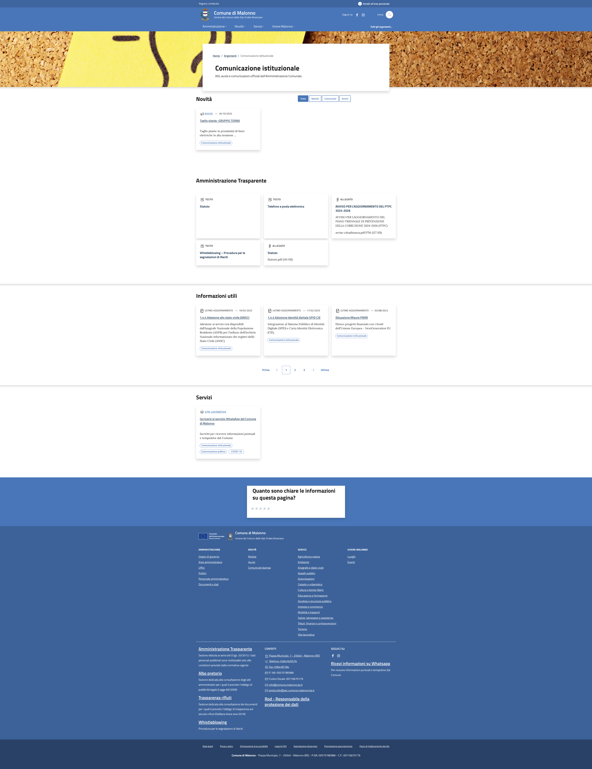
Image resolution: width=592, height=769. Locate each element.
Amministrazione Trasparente (225, 649)
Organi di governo (209, 557)
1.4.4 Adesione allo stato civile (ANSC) (224, 317)
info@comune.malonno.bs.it (285, 685)
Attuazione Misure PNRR (351, 317)
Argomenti (230, 56)
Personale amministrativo (214, 579)
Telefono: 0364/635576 (282, 661)
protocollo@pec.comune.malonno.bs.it (291, 690)
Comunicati (330, 98)
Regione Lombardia (209, 3)
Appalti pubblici (306, 573)
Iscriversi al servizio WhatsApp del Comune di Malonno (228, 421)
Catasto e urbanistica (310, 584)
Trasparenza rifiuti (215, 697)
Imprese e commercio (310, 607)
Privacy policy (226, 746)
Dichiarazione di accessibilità (254, 746)
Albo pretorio (210, 673)
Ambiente (303, 562)
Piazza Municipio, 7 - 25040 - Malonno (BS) (297, 655)
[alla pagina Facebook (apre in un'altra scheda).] (356, 14)
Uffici (202, 568)
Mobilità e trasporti (309, 612)
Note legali (208, 746)
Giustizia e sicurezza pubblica (314, 601)
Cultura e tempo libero (311, 590)
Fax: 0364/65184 (278, 667)
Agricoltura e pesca (309, 557)
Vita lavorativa (215, 412)
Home (216, 56)
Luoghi (351, 557)
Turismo (302, 629)
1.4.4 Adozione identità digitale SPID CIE (294, 317)
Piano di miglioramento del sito (374, 746)
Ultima (326, 371)
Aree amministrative (210, 562)
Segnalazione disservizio (305, 746)
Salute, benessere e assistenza (315, 618)
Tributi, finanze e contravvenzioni (317, 623)
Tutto (303, 98)
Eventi (351, 562)
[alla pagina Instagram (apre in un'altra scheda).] (362, 14)
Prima (266, 371)
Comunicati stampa (259, 568)
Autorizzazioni (306, 579)
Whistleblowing (213, 722)
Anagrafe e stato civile (311, 568)
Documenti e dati (209, 584)
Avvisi (345, 98)
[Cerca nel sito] (389, 14)
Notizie (315, 98)
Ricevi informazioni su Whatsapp (360, 663)
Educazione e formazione (312, 596)
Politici (202, 573)
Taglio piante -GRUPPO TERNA (220, 120)
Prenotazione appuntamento (338, 746)
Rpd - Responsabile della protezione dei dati (287, 702)
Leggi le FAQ (281, 746)
